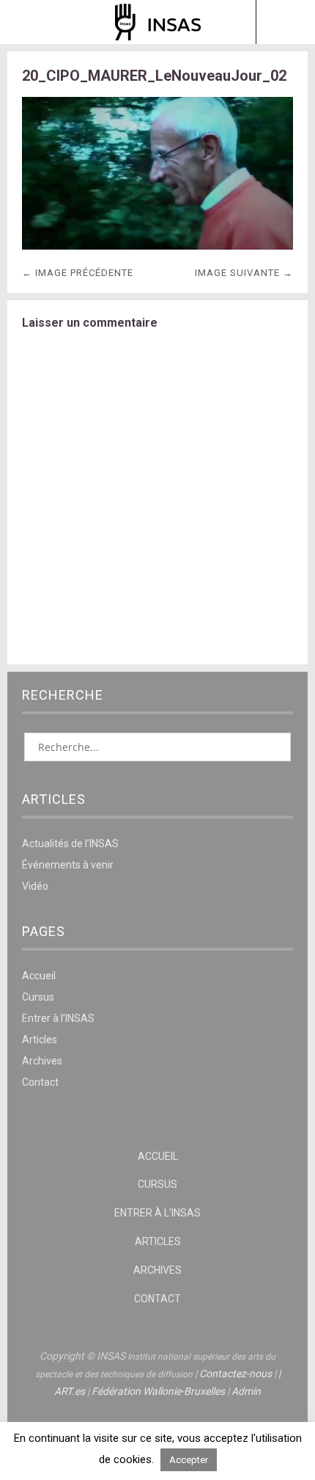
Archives (42, 1061)
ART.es (69, 1391)
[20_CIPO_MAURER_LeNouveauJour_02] (157, 246)
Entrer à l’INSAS (58, 1018)
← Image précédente (77, 272)
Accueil (39, 976)
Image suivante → (244, 272)
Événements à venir (68, 865)
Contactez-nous (235, 1373)
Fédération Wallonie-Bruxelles (158, 1391)
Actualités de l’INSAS (70, 843)
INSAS (158, 22)
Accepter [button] (188, 1459)
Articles (39, 1039)
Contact (40, 1082)
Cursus (38, 997)
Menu (30, 22)
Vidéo (35, 886)
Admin (246, 1391)
